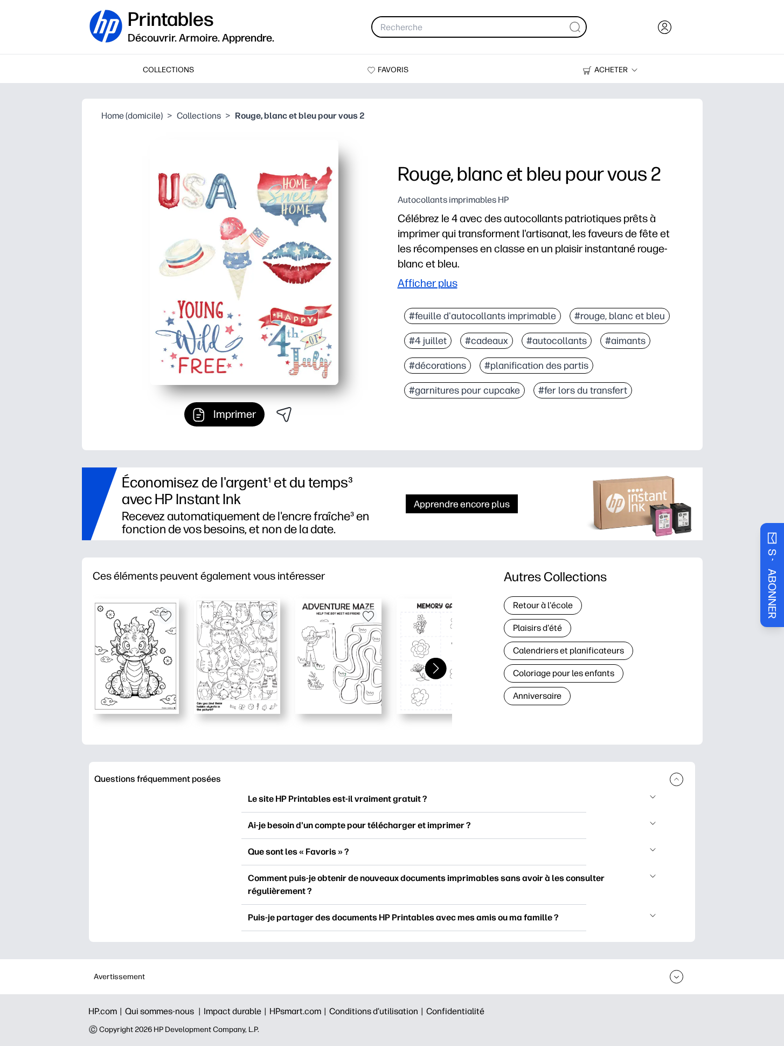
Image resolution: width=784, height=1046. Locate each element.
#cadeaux (486, 341)
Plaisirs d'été (537, 628)
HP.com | (106, 1011)
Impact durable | (236, 1011)
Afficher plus (427, 283)
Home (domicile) (132, 116)
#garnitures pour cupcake (464, 390)
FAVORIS (393, 69)
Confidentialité (455, 1011)
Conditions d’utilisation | (377, 1011)
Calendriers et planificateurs (568, 650)
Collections (199, 116)
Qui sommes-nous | (164, 1011)
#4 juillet (428, 341)
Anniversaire (537, 696)
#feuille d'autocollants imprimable (482, 316)
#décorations (437, 365)
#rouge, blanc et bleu (619, 316)
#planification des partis (536, 365)
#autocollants (556, 341)
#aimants (625, 341)
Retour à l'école (543, 605)
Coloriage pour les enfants (563, 673)
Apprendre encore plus (462, 504)
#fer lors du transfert (582, 390)
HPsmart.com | (299, 1011)
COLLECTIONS (168, 69)
